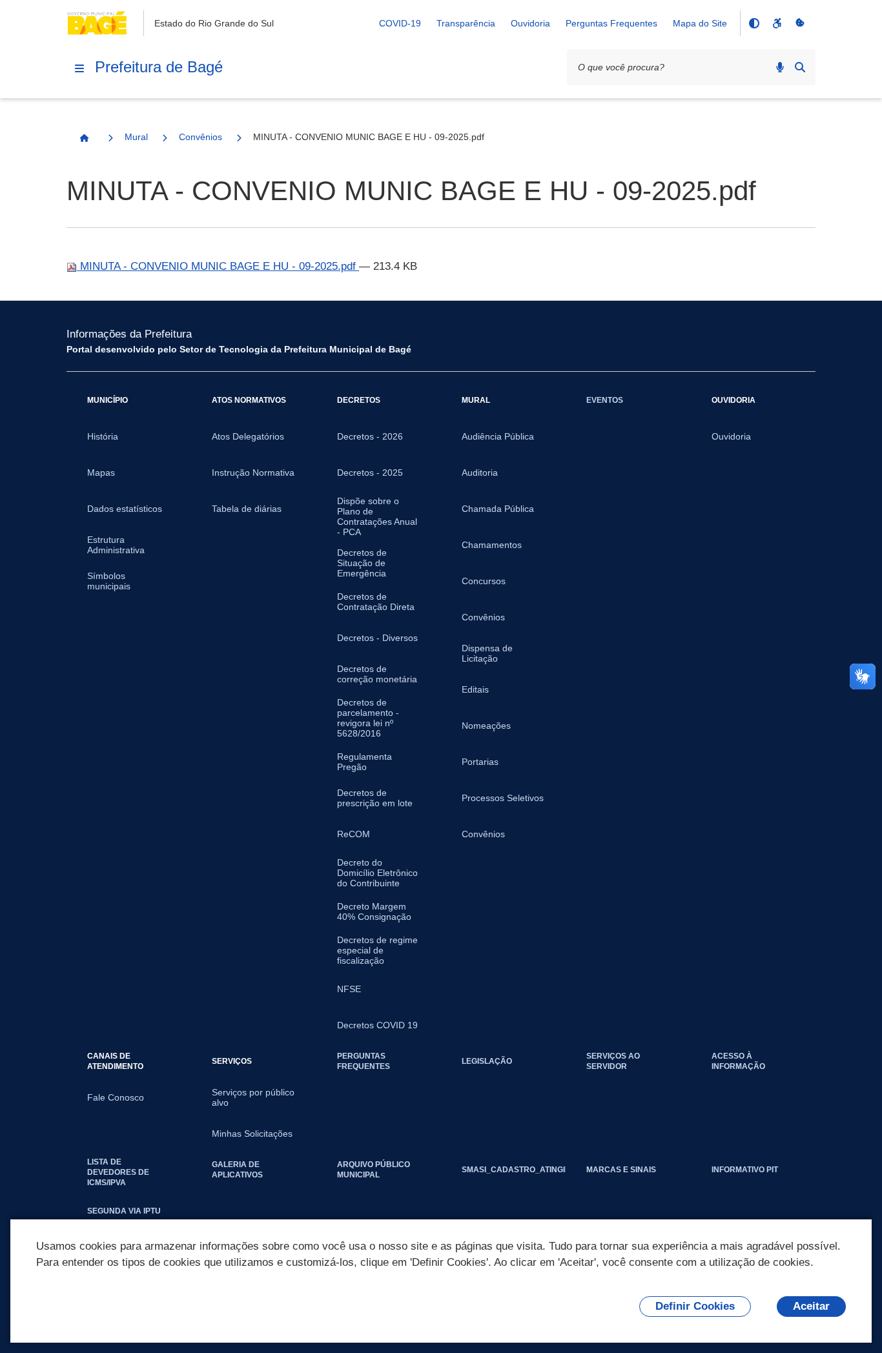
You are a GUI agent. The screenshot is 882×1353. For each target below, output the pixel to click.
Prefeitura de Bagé (159, 67)
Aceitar (811, 1306)
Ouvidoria (530, 23)
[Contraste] (753, 23)
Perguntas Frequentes (611, 23)
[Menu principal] (79, 68)
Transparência (465, 23)
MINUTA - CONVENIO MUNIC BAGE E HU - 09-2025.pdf (218, 266)
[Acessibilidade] (776, 23)
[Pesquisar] (800, 67)
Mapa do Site (700, 23)
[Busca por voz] (780, 67)
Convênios (200, 137)
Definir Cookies (695, 1306)
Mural (136, 137)
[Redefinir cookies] (800, 23)
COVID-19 (400, 23)
